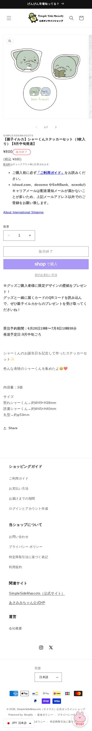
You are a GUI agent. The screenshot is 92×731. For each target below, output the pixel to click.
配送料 (6, 164)
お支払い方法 (19, 488)
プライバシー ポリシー (26, 546)
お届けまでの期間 (22, 498)
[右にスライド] (56, 127)
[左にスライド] (36, 127)
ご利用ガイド (19, 478)
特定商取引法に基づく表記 (28, 557)
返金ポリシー (45, 714)
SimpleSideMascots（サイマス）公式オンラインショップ (51, 709)
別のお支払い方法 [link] (46, 274)
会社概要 (15, 628)
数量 (6, 226)
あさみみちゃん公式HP (27, 602)
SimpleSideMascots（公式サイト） (37, 593)
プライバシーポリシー (70, 714)
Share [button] (13, 428)
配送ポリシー (38, 721)
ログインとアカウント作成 (28, 508)
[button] (9, 18)
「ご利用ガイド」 (51, 172)
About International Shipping (23, 212)
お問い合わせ (19, 536)
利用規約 (15, 567)
